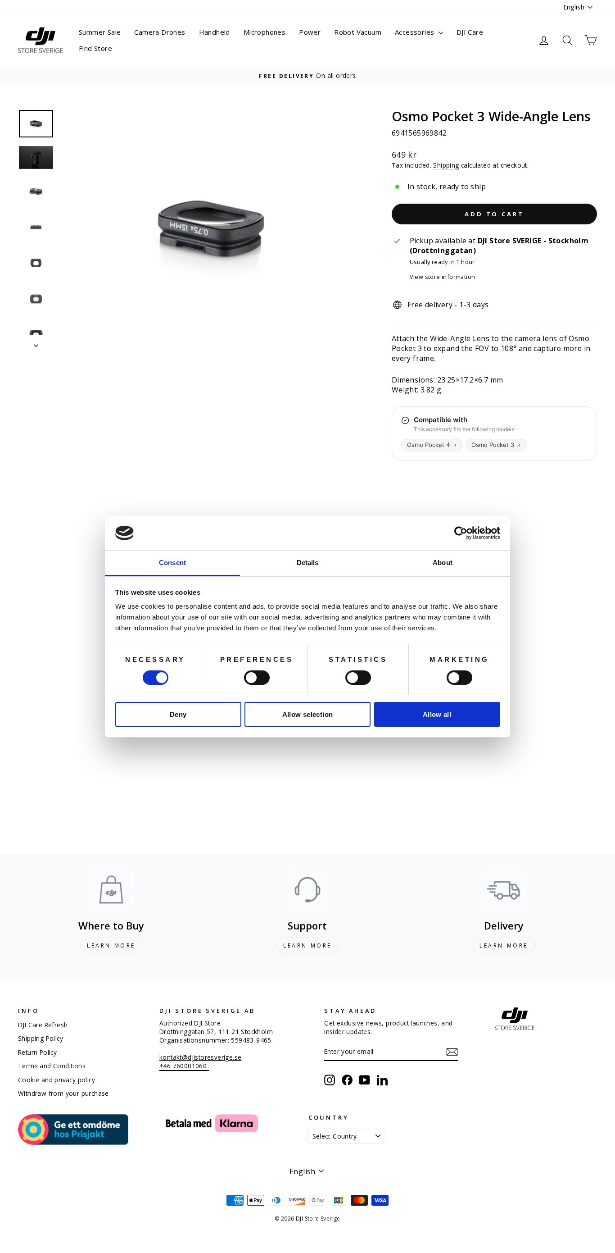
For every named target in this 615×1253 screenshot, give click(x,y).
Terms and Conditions (52, 1066)
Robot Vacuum (357, 31)
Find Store (95, 48)
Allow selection (307, 714)
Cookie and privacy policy (56, 1079)
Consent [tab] (172, 562)
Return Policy (37, 1052)
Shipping (446, 165)
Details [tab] (308, 562)
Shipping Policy (40, 1038)
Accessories (415, 31)
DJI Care (470, 31)
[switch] (257, 677)
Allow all (437, 714)
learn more (111, 945)
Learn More (307, 945)
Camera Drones (159, 31)
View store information (442, 277)
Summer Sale (100, 31)
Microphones (264, 31)
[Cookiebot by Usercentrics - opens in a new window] (460, 533)
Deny (178, 714)
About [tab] (442, 562)
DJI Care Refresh (43, 1025)
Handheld (214, 31)
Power (310, 31)
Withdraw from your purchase (63, 1093)
